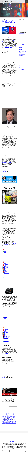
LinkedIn (4, 172)
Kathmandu (9, 418)
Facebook (4, 171)
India (4, 259)
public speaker (14, 423)
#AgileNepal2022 (7, 411)
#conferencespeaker (9, 416)
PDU (16, 419)
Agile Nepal (7, 410)
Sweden (5, 270)
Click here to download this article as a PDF (8, 37)
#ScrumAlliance (4, 413)
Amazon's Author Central (22, 35)
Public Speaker (4, 377)
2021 (20, 86)
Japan (5, 263)
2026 (20, 81)
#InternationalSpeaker (4, 418)
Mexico (5, 265)
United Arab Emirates (7, 336)
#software (3, 425)
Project (10, 421)
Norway (5, 268)
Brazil (5, 251)
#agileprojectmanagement (5, 412)
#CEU (8, 413)
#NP (14, 419)
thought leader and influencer (6, 162)
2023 (20, 84)
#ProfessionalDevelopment (5, 421)
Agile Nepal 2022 (11, 410)
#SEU (12, 424)
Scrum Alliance (11, 412)
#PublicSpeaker (4, 424)
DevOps (5, 417)
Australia (5, 247)
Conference (10, 413)
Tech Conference (8, 414)
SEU (11, 424)
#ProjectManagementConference (9, 415)
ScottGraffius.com (13, 26)
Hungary (5, 258)
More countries (6, 341)
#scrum (9, 424)
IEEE (20, 42)
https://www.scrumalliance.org (6, 369)
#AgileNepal (3, 411)
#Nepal (11, 419)
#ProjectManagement (8, 422)
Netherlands (6, 266)
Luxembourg (6, 264)
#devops (8, 417)
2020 (20, 87)
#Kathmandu (13, 418)
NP (13, 419)
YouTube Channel (21, 69)
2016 (20, 91)
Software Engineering (7, 425)
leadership (3, 419)
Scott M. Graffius (21, 33)
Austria (5, 248)
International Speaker (12, 417)
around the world (5, 244)
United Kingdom (6, 273)
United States (14, 243)
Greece (5, 325)
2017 (20, 90)
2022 (20, 85)
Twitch (20, 65)
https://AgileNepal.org (8, 47)
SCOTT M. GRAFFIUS (5, 431)
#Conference (14, 413)
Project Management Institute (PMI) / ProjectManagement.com (22, 55)
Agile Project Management (13, 411)
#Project (12, 421)
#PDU (3, 420)
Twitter (4, 170)
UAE (4, 272)
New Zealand (6, 267)
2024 (20, 83)
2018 (20, 89)
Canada (5, 252)
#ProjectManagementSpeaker (8, 423)
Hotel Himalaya (3, 410)
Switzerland (5, 271)
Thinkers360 (21, 63)
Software (15, 424)
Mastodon (20, 49)
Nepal (9, 419)
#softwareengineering (13, 425)
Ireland (5, 260)
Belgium (5, 249)
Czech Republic (6, 253)
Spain (5, 269)
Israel (5, 261)
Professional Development (7, 420)
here (10, 166)
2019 (20, 88)
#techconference (4, 414)
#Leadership (6, 419)
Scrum (7, 424)
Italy (4, 262)
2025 (20, 82)
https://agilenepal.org (6, 353)
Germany (5, 324)
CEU (6, 413)
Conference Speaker (4, 416)
